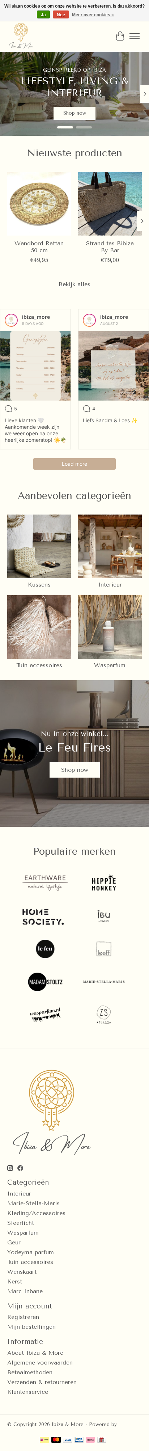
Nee (61, 14)
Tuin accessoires (39, 665)
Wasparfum (109, 665)
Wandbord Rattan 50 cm (39, 247)
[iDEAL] (44, 1440)
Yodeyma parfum (30, 1252)
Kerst (14, 1281)
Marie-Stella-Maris (33, 1203)
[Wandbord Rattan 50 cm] (39, 204)
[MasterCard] (56, 1440)
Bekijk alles (74, 284)
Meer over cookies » (93, 14)
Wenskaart (22, 1271)
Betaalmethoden (29, 1372)
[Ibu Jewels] (104, 916)
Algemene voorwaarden (40, 1362)
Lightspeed (20, 1430)
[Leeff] (104, 949)
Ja (43, 14)
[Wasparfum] (45, 1015)
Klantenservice (27, 1391)
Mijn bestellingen (31, 1326)
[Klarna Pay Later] (90, 1440)
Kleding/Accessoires (36, 1213)
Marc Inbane (25, 1291)
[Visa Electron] (79, 1440)
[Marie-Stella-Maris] (104, 982)
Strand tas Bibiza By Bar (110, 247)
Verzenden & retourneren (42, 1382)
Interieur (110, 584)
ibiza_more (36, 317)
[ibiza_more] (11, 320)
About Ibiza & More (35, 1352)
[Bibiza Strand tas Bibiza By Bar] (110, 204)
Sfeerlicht (20, 1222)
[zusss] (104, 1015)
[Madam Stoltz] (45, 982)
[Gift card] (101, 1440)
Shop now (74, 769)
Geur (14, 1242)
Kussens (39, 584)
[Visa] (67, 1440)
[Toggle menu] (134, 36)
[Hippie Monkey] (104, 884)
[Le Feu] (45, 949)
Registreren (23, 1316)
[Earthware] (45, 884)
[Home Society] (45, 916)
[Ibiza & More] (20, 36)
